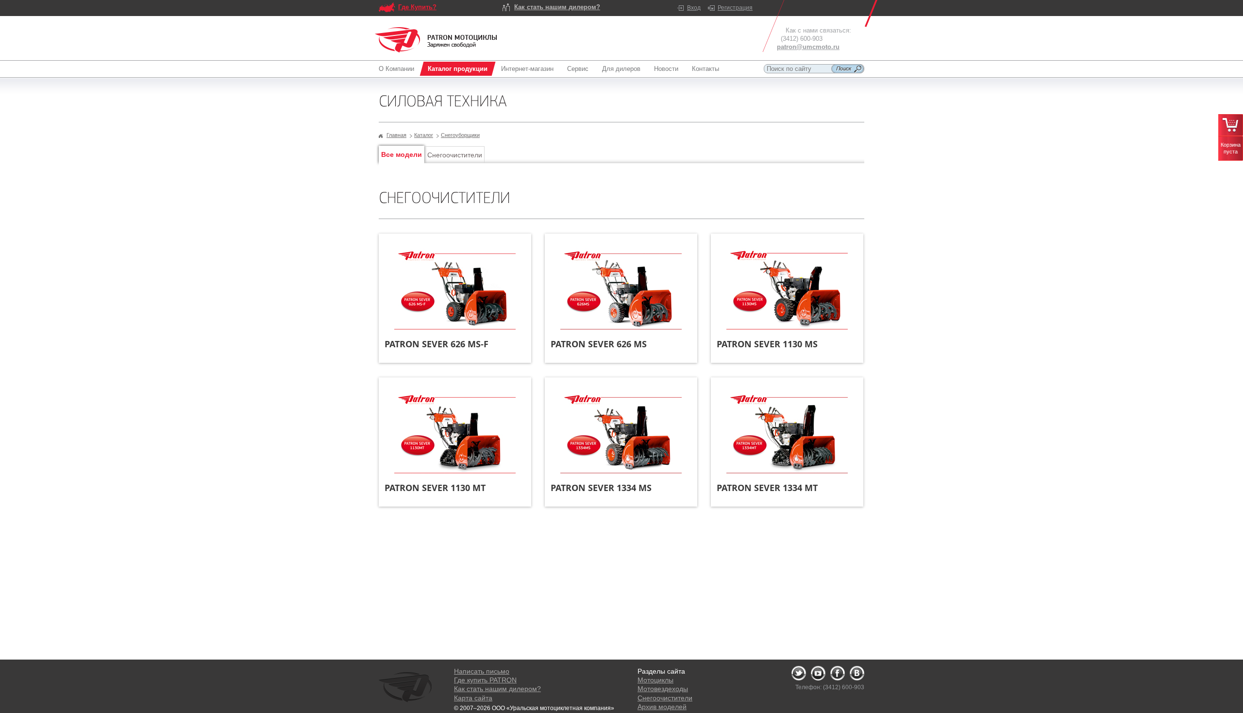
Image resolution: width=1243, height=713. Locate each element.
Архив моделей (662, 707)
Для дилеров (621, 68)
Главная (396, 135)
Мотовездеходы (663, 689)
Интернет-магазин (527, 68)
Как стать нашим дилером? (557, 7)
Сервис (577, 68)
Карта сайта (473, 698)
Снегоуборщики (460, 135)
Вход (694, 7)
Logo (436, 39)
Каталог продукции (457, 68)
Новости (666, 68)
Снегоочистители (454, 155)
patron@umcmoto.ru (808, 47)
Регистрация (735, 7)
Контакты (705, 68)
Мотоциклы (655, 680)
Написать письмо (481, 671)
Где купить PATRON (485, 680)
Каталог (423, 135)
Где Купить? (417, 7)
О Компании (396, 68)
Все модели (401, 154)
